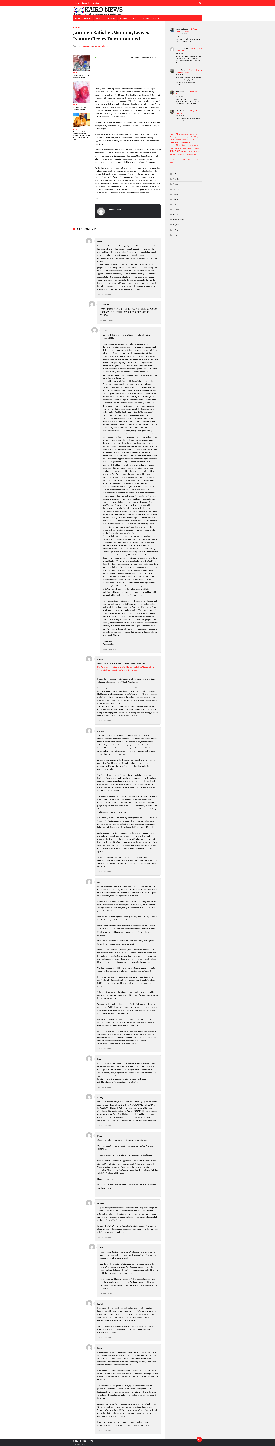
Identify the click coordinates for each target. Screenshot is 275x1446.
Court (190, 134)
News (77, 18)
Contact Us (85, 3)
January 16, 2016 (104, 1237)
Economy (172, 139)
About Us (96, 3)
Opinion (176, 209)
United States (173, 159)
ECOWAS (179, 139)
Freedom (176, 189)
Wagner (185, 159)
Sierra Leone (173, 157)
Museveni (196, 145)
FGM (188, 139)
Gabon (181, 142)
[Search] (200, 3)
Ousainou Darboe (187, 148)
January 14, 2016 (101, 46)
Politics (87, 18)
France (192, 139)
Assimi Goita (184, 134)
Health (156, 18)
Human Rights (175, 145)
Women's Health (196, 160)
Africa (178, 134)
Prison (193, 151)
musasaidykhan (87, 46)
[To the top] (199, 1439)
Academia (172, 134)
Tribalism (191, 157)
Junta (191, 145)
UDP (195, 157)
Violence (180, 159)
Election (184, 139)
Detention (180, 137)
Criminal (195, 134)
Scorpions (188, 154)
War (189, 160)
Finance (175, 184)
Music (171, 148)
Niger (175, 148)
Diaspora (187, 137)
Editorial (111, 18)
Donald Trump (194, 137)
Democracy (173, 137)
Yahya (171, 162)
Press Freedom (178, 220)
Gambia (186, 142)
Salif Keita (172, 154)
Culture (135, 18)
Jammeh (185, 145)
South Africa (180, 157)
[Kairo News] (137, 10)
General (176, 194)
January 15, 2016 (104, 1049)
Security (193, 154)
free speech (174, 142)
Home (77, 3)
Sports (146, 18)
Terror (186, 157)
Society (99, 18)
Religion (123, 18)
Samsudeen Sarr (180, 154)
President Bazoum (185, 151)
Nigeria (180, 148)
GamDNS (82, 1444)
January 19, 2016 (107, 320)
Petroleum (196, 148)
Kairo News (86, 1441)
